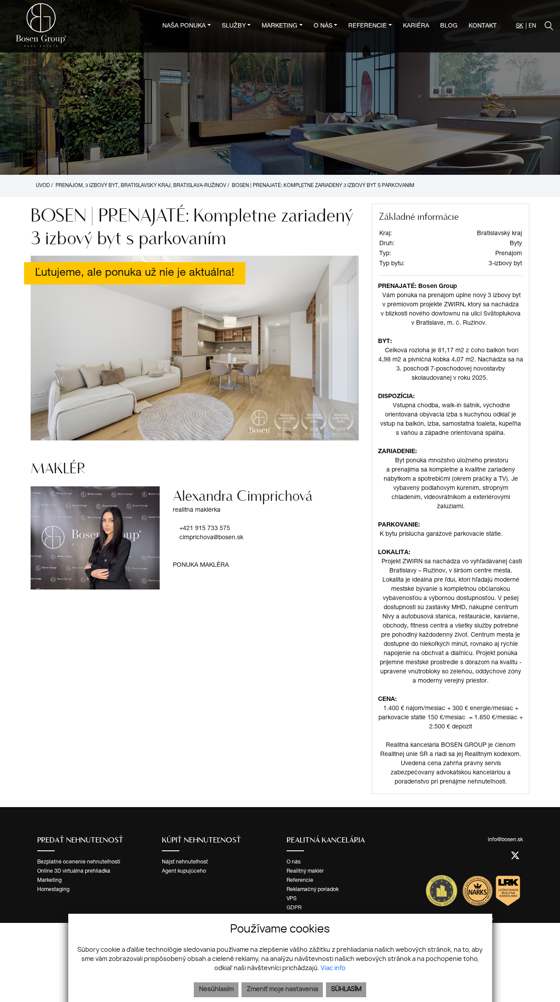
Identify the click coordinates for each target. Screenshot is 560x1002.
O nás (294, 862)
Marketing (49, 880)
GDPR (294, 908)
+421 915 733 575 (204, 529)
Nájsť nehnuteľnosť (185, 862)
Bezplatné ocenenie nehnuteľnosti (78, 862)
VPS (292, 898)
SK (519, 26)
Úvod (42, 186)
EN (532, 26)
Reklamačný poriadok (313, 889)
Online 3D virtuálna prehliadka (73, 871)
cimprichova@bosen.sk (211, 538)
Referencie (300, 880)
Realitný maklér (305, 871)
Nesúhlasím (216, 989)
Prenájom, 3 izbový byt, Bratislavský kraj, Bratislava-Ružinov (142, 186)
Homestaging (53, 889)
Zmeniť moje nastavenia (282, 989)
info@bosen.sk (505, 840)
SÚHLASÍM (346, 989)
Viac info (333, 968)
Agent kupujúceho (184, 871)
